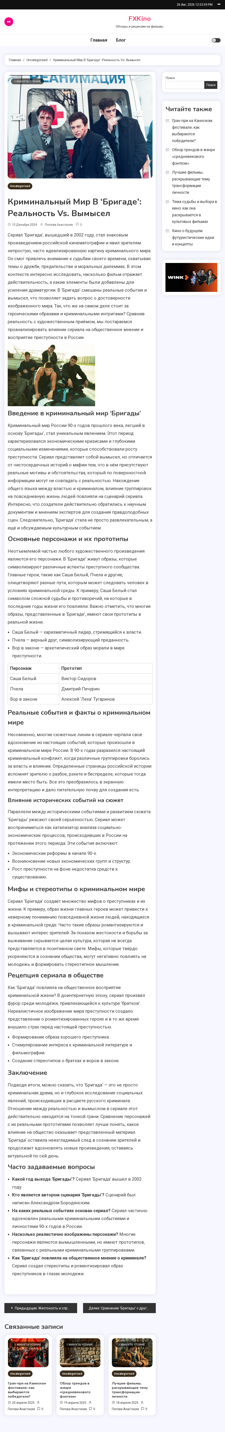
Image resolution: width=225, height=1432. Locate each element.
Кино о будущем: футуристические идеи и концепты (193, 237)
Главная (99, 40)
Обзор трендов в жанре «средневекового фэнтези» (75, 1390)
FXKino (140, 18)
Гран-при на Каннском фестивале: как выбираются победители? (27, 1390)
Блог (121, 40)
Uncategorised (20, 186)
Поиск (170, 78)
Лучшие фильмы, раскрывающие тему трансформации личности (130, 1390)
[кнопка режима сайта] (216, 40)
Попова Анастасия (59, 224)
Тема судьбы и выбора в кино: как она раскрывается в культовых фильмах (194, 211)
